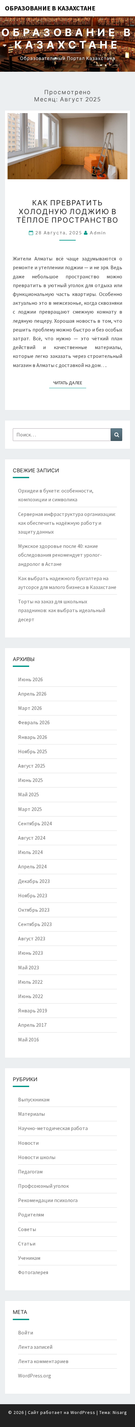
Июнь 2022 (30, 996)
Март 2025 (30, 809)
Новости (28, 1143)
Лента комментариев (43, 1361)
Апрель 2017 (32, 1025)
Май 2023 (28, 967)
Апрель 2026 (32, 693)
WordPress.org (34, 1375)
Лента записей (35, 1347)
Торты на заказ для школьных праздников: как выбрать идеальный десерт (61, 610)
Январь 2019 (32, 1010)
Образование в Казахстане (50, 8)
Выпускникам (33, 1099)
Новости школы (36, 1157)
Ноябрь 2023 (32, 895)
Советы (27, 1229)
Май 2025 (28, 794)
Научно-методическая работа (53, 1128)
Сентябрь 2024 (35, 823)
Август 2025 (31, 765)
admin (98, 232)
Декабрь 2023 (34, 881)
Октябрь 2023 (33, 909)
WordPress (82, 1412)
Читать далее (69, 382)
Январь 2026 (32, 737)
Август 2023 (31, 938)
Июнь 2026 (30, 679)
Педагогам (30, 1171)
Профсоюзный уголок (43, 1186)
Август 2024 (31, 837)
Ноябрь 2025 (32, 751)
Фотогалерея (33, 1272)
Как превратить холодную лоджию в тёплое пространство (67, 211)
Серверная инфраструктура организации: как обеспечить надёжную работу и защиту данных (67, 523)
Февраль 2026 (34, 722)
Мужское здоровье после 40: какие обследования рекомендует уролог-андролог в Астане (60, 555)
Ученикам (29, 1258)
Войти (25, 1332)
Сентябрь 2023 (35, 924)
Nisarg (120, 1412)
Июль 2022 (30, 981)
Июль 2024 (30, 852)
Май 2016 (28, 1039)
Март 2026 (30, 708)
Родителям (31, 1214)
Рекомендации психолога (48, 1200)
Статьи (26, 1243)
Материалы (31, 1114)
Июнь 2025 (30, 780)
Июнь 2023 (30, 952)
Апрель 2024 (32, 866)
